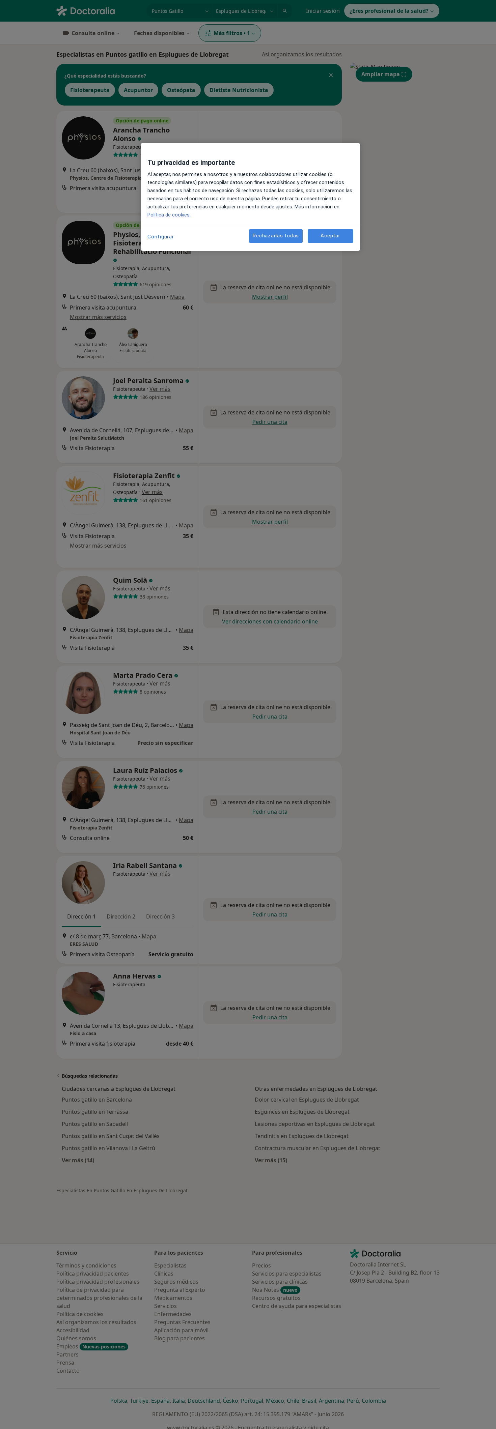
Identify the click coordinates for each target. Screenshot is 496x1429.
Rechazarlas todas (276, 236)
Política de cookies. (169, 215)
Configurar (160, 237)
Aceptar (330, 236)
